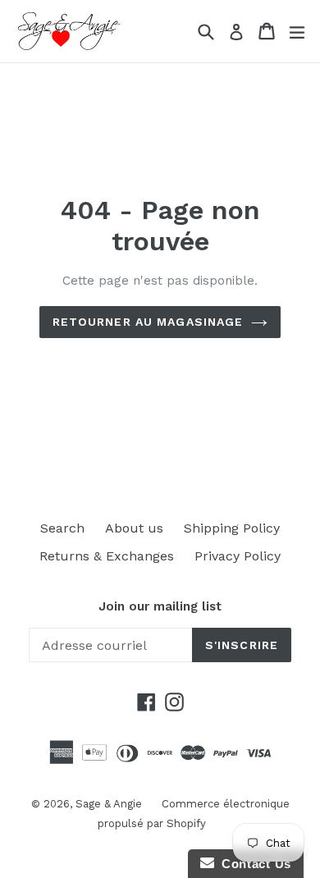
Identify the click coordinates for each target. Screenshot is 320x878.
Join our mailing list (160, 606)
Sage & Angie (110, 804)
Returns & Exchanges (106, 556)
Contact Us (252, 864)
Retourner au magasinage (148, 321)
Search (62, 528)
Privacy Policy (237, 556)
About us (134, 528)
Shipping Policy (232, 528)
